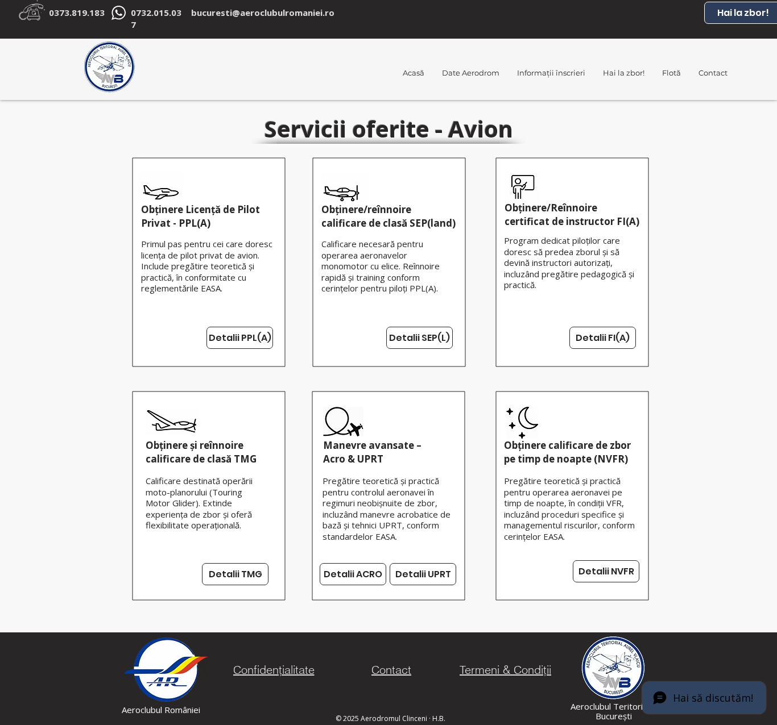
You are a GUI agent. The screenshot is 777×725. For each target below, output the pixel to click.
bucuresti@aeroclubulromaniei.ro (262, 12)
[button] (551, 73)
